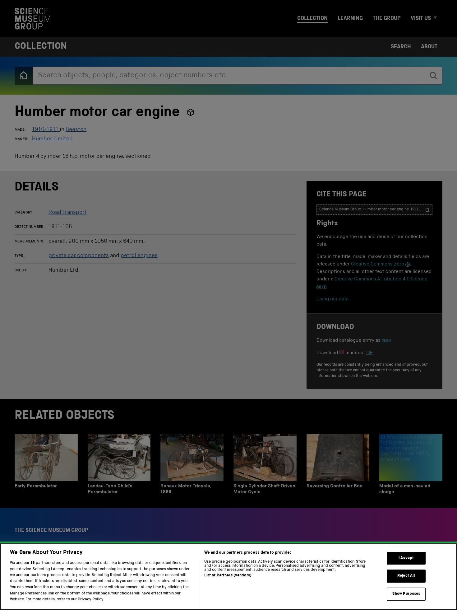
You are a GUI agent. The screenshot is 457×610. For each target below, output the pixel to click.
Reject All (406, 576)
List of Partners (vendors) (228, 576)
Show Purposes (406, 594)
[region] (228, 576)
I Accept (406, 558)
